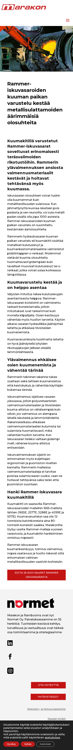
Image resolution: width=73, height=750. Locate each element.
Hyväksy (11, 744)
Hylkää (27, 744)
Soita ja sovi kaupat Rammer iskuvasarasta (36, 575)
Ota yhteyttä (48, 685)
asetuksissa (52, 737)
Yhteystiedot (48, 696)
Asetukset (45, 744)
